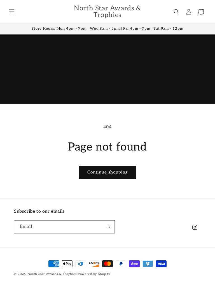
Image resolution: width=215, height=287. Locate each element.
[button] (12, 12)
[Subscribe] (108, 226)
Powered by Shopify (94, 274)
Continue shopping (107, 172)
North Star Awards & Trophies (52, 274)
